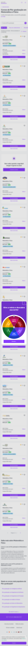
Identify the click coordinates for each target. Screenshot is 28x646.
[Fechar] (24, 303)
